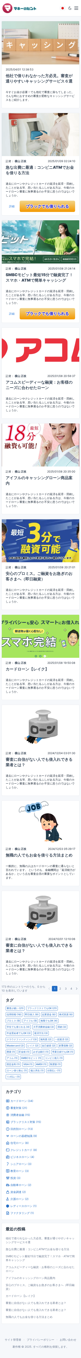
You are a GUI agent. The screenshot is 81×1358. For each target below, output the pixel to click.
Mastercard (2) (15, 1045)
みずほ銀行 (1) (41, 1051)
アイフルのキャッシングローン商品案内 (30, 1278)
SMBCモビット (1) (31, 1058)
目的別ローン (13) (21, 1128)
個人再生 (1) (37, 1070)
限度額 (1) (55, 1064)
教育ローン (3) (19, 1171)
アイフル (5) (30, 1020)
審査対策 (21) (18, 1107)
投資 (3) (15, 1178)
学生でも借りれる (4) (18, 1026)
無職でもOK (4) (48, 1020)
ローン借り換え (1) (17, 1070)
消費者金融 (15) (20, 1114)
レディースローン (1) (23, 1206)
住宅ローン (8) (19, 1143)
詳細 (12, 206)
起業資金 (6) (49, 1014)
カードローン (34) (21, 1100)
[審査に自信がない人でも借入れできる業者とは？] (40, 726)
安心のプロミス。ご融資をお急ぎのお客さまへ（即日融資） (40, 1286)
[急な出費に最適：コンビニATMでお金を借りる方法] (40, 134)
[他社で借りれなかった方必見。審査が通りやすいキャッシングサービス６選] (40, 42)
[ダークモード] (70, 8)
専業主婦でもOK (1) (62, 1051)
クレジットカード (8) (23, 1150)
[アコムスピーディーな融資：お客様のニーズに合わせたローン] (40, 349)
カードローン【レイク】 (27, 669)
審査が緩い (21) (15, 1008)
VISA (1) (27, 1064)
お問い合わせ (68, 1339)
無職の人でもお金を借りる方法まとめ (39, 855)
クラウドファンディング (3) (22, 1039)
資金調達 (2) (18, 1192)
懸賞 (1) (11, 1051)
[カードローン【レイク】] (40, 636)
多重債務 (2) (65, 1045)
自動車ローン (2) (20, 1185)
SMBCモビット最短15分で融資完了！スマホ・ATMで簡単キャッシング (40, 1258)
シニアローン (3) (20, 1164)
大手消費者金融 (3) (43, 1026)
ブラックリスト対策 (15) (25, 1121)
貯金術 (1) (24, 1051)
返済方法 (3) (41, 1033)
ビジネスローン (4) (22, 1157)
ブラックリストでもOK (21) (42, 1008)
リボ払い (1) (13, 1076)
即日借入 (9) (32, 1014)
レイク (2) (32, 1045)
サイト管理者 (13, 1339)
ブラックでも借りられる (47, 206)
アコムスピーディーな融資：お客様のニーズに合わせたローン (40, 1269)
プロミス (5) (13, 1020)
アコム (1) (12, 1058)
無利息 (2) (45, 1039)
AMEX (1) (41, 1064)
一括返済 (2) (61, 1039)
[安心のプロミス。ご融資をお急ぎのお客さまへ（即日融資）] (40, 540)
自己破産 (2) (48, 1045)
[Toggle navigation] (76, 8)
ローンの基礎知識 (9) (23, 1136)
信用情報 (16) (14, 1014)
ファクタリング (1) (22, 1213)
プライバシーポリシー (40, 1339)
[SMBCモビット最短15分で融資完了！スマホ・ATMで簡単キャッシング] (40, 241)
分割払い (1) (53, 1070)
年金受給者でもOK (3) (19, 1033)
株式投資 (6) (66, 1014)
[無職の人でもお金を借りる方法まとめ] (40, 822)
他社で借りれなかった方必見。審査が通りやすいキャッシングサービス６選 (40, 1240)
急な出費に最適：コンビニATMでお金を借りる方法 (37, 1249)
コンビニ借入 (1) (54, 1058)
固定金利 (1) (13, 1064)
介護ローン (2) (19, 1199)
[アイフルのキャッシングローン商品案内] (40, 444)
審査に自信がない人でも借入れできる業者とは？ (36, 1302)
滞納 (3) (61, 1026)
